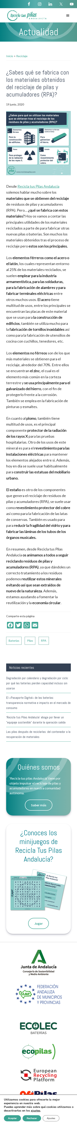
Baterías (14, 640)
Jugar (38, 923)
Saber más (38, 805)
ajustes (35, 1111)
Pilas (30, 640)
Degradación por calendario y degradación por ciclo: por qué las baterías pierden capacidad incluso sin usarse (37, 683)
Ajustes (51, 1118)
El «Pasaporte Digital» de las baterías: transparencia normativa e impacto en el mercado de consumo (38, 703)
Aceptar (12, 1118)
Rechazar (32, 1118)
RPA (43, 640)
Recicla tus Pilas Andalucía (38, 186)
